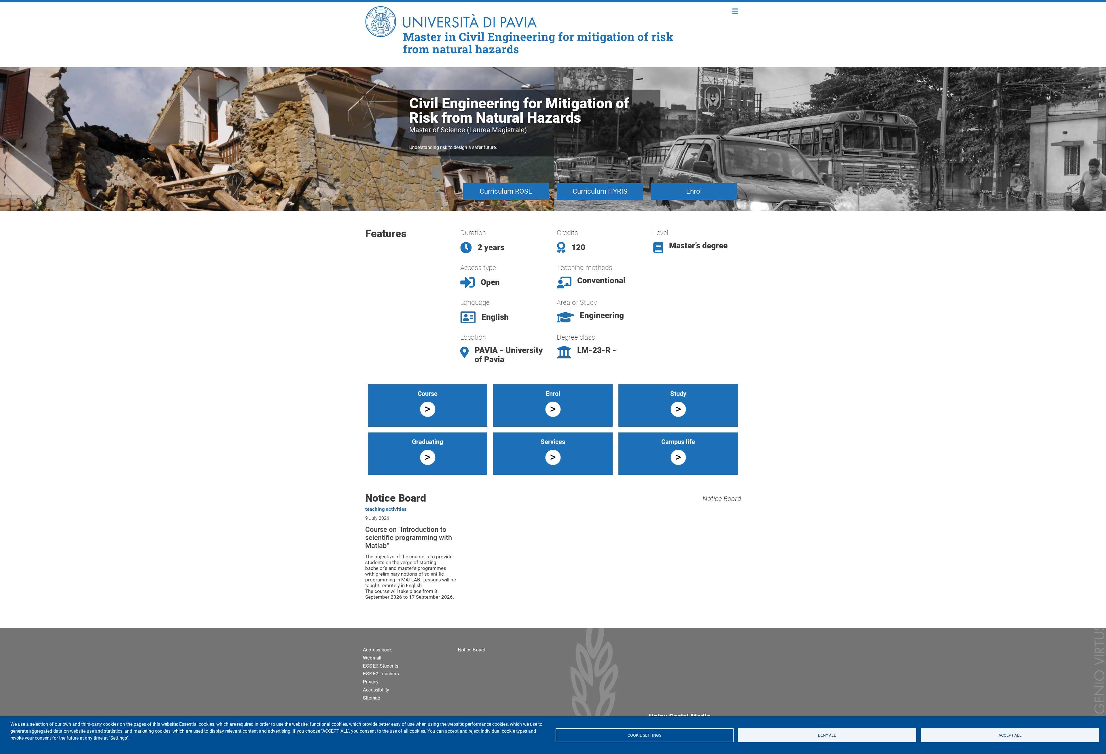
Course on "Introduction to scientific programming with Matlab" (408, 538)
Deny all (827, 735)
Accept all (1010, 735)
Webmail (372, 657)
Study (678, 393)
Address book (377, 649)
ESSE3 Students (380, 665)
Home (735, 10)
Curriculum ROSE (506, 191)
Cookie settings (644, 735)
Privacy (370, 681)
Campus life (678, 441)
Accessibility (376, 689)
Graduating (427, 441)
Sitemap (371, 697)
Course (428, 393)
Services (553, 441)
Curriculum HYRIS (600, 191)
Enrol (694, 191)
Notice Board (721, 499)
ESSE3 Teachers (381, 673)
